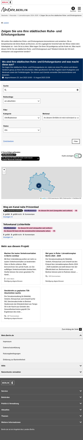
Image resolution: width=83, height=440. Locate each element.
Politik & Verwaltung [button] (10, 404)
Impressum (7, 341)
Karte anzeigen (67, 156)
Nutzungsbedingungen (12, 354)
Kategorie (7, 114)
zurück (6, 23)
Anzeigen (7, 217)
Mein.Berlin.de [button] (7, 335)
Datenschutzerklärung (11, 347)
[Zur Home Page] (14, 9)
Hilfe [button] (3, 366)
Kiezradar (13, 15)
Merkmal (46, 114)
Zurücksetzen (8, 141)
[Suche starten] (77, 90)
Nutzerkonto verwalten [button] (11, 372)
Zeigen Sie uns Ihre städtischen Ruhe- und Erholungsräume (60, 15)
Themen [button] (4, 416)
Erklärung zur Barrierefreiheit (14, 360)
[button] (39, 185)
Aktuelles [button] (5, 410)
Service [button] (4, 391)
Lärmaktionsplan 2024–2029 (28, 15)
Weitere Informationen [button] (11, 422)
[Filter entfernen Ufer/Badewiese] (14, 155)
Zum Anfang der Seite (70, 329)
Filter (76, 141)
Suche (6, 86)
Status (6, 126)
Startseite (4, 15)
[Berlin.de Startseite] (7, 383)
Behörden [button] (5, 397)
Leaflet (43, 198)
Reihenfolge (8, 97)
